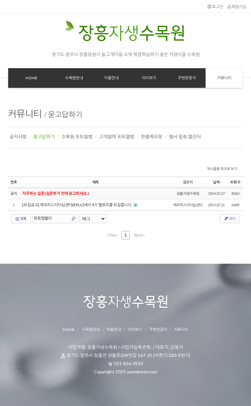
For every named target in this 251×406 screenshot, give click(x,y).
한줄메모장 (151, 136)
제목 (95, 182)
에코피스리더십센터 (188, 205)
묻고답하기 (65, 114)
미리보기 (135, 329)
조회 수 (235, 182)
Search (73, 218)
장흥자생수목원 (187, 193)
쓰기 (232, 218)
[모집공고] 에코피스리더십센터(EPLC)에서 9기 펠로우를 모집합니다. (77, 204)
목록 (23, 218)
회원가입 (238, 6)
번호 (13, 182)
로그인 (217, 6)
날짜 (216, 182)
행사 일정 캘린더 (185, 136)
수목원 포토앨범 (76, 136)
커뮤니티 (25, 113)
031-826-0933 (128, 363)
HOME (69, 329)
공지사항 (17, 136)
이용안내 (114, 329)
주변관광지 (158, 329)
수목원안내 (91, 329)
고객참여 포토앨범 (116, 136)
